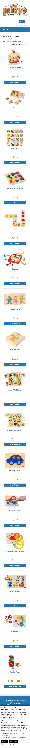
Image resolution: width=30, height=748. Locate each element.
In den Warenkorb (15, 82)
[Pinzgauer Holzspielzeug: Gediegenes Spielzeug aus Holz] (15, 18)
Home (17, 25)
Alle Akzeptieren (4, 741)
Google (20, 737)
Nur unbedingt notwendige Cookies (8, 745)
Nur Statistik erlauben (13, 741)
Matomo (24, 737)
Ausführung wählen (15, 687)
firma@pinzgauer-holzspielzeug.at (16, 704)
